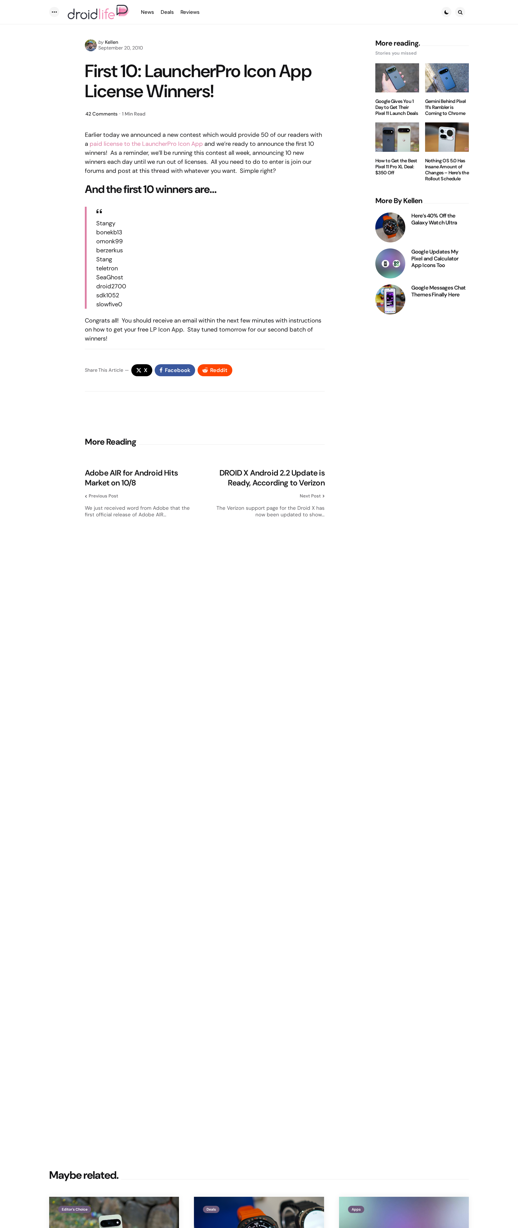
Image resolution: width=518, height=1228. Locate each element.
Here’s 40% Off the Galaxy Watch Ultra (434, 219)
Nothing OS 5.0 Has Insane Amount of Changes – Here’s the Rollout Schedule (447, 170)
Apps (356, 1209)
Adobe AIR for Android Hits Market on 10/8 (131, 478)
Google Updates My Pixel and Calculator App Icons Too (435, 258)
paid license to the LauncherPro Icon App (146, 144)
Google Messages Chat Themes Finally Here (438, 291)
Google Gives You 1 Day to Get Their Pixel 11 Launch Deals (396, 107)
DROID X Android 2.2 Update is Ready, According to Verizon (272, 478)
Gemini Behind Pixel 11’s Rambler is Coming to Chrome (445, 107)
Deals (211, 1209)
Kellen (111, 42)
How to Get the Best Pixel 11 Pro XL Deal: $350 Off (396, 167)
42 (101, 114)
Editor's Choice (75, 1209)
